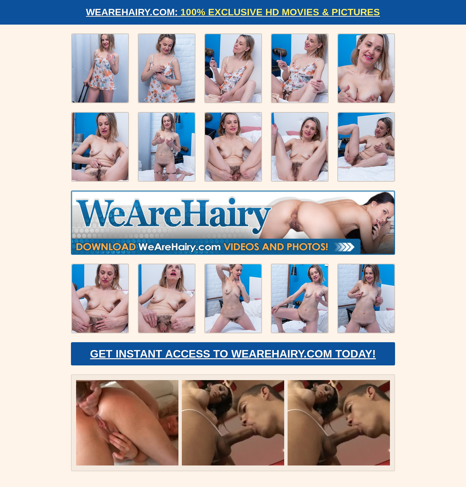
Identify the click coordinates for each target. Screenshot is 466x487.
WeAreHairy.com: (233, 12)
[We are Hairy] (233, 223)
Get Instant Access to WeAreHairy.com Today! (233, 354)
